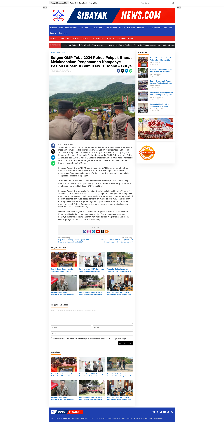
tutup (45, 7)
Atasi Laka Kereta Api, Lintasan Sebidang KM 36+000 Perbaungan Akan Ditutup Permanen (119, 293)
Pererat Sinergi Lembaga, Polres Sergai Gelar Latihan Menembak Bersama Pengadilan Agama (90, 293)
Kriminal (53, 72)
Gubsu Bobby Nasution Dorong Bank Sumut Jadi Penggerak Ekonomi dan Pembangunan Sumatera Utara (161, 70)
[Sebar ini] (118, 71)
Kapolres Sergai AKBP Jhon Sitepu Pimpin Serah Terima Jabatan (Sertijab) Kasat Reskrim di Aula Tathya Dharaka (91, 270)
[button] (173, 3)
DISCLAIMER (127, 418)
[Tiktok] (102, 231)
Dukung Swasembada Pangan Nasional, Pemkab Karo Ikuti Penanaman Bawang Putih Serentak (160, 82)
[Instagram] (89, 231)
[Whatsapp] (130, 71)
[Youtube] (98, 231)
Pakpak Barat (60, 72)
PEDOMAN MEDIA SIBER (154, 418)
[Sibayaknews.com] (112, 15)
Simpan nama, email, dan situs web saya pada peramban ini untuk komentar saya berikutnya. (89, 338)
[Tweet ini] (122, 71)
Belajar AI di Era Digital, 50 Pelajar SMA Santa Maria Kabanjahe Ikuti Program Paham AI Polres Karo (161, 105)
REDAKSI (75, 418)
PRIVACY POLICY (113, 418)
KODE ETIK (138, 418)
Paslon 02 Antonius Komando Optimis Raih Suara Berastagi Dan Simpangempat (116, 240)
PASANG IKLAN (87, 418)
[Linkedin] (93, 231)
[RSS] (107, 231)
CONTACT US (100, 418)
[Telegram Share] (126, 71)
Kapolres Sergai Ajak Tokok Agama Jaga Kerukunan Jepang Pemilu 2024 (73, 240)
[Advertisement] (38, 41)
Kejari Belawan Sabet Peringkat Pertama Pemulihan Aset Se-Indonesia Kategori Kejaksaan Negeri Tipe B (62, 270)
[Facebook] (84, 231)
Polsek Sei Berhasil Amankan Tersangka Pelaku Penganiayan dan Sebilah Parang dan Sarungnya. (119, 270)
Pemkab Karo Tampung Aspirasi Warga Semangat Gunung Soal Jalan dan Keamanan (161, 94)
